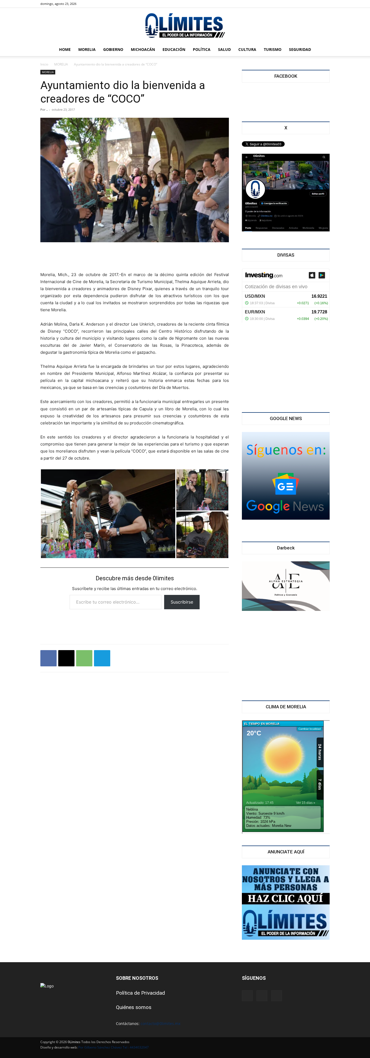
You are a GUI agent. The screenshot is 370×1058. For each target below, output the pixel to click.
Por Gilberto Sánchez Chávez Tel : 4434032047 (113, 1047)
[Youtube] (107, 4)
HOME (65, 49)
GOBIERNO (113, 49)
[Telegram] (102, 658)
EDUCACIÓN (174, 49)
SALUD (224, 49)
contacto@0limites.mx (160, 1023)
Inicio (44, 64)
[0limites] (185, 26)
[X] (98, 4)
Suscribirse (182, 602)
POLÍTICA (201, 49)
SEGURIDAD (300, 49)
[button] (323, 50)
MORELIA (87, 49)
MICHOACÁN (143, 49)
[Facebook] (89, 4)
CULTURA (247, 49)
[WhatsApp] (84, 658)
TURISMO (272, 49)
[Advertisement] (134, 257)
